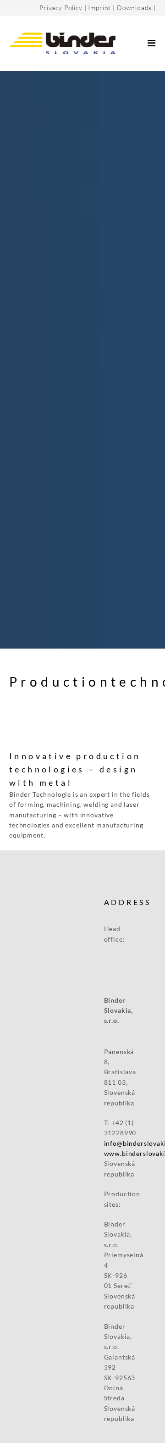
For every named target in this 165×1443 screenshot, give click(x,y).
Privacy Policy (60, 7)
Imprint (99, 7)
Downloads (134, 7)
